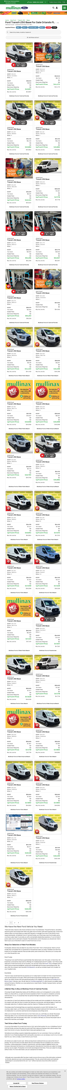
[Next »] (18, 922)
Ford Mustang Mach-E (37, 981)
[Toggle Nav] (64, 7)
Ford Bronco (55, 979)
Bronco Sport (9, 981)
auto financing (42, 1015)
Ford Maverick (31, 967)
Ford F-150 (48, 963)
